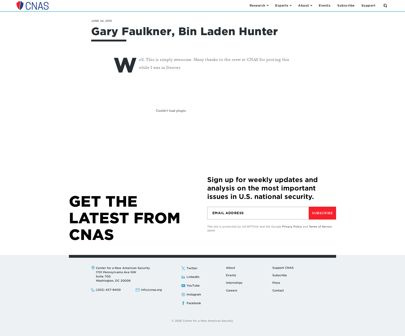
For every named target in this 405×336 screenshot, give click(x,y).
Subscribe (322, 213)
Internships (234, 282)
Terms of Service (320, 226)
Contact (278, 290)
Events (231, 275)
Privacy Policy (292, 226)
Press (276, 282)
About (230, 267)
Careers (231, 290)
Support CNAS (283, 267)
